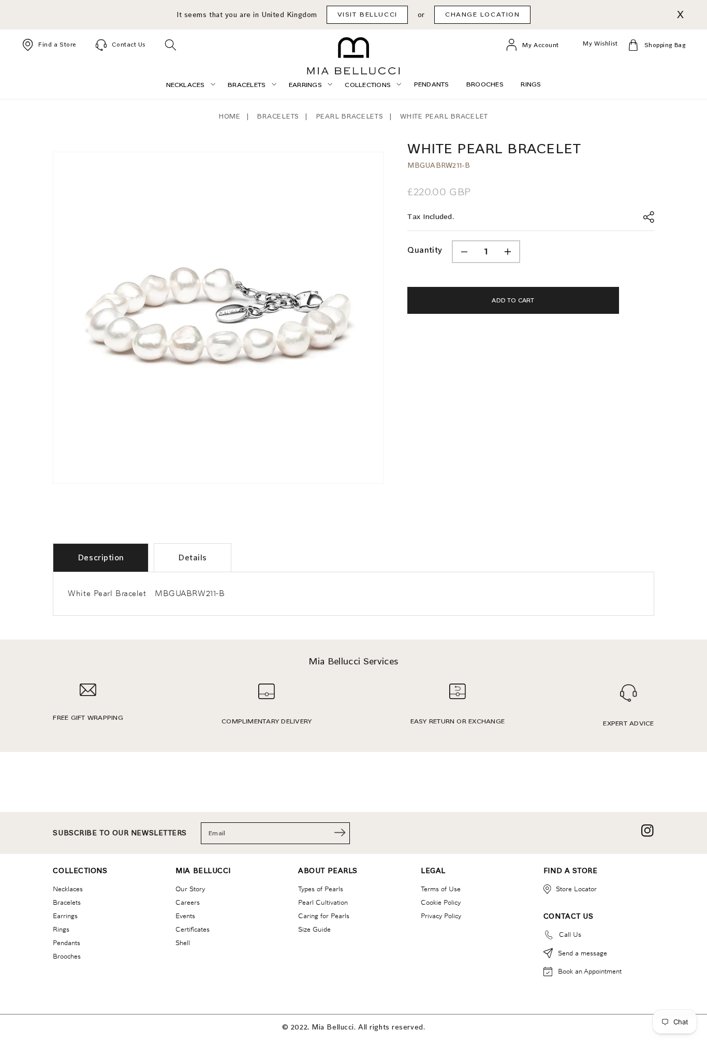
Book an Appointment (590, 971)
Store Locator (576, 888)
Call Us (570, 934)
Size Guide (314, 929)
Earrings (65, 915)
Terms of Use (441, 888)
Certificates (192, 929)
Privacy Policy (441, 915)
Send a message (582, 953)
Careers (187, 902)
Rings (61, 929)
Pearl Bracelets (350, 116)
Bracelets (278, 116)
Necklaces (68, 888)
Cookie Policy (441, 902)
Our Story (190, 888)
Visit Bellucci (367, 14)
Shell (182, 942)
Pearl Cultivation (323, 902)
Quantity (424, 249)
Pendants (66, 942)
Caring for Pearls (323, 915)
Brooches (67, 956)
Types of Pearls (320, 888)
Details (192, 557)
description (101, 557)
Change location (482, 14)
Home (230, 116)
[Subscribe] (340, 832)
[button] (170, 45)
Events (185, 915)
